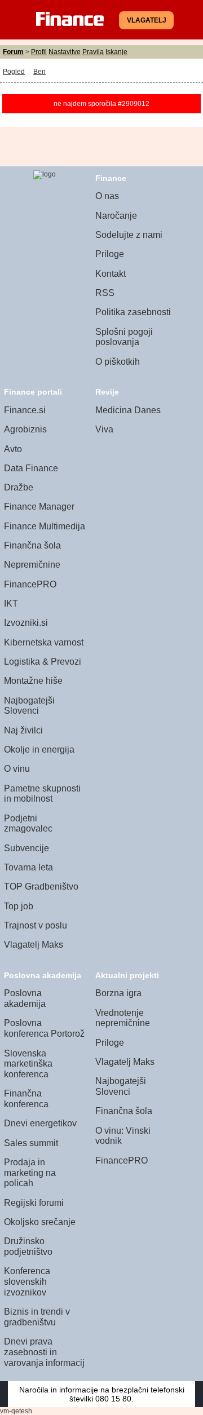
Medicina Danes (128, 410)
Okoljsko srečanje (40, 1222)
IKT (11, 603)
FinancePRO (30, 584)
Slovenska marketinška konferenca (28, 1064)
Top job (18, 906)
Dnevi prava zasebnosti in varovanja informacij (44, 1352)
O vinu (17, 768)
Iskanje (116, 52)
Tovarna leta (28, 867)
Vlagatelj (146, 20)
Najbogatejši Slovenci (29, 706)
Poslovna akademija (25, 998)
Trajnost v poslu (35, 925)
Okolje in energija (39, 749)
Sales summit (31, 1143)
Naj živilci (23, 730)
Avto (13, 449)
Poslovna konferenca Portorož (44, 1028)
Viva (104, 429)
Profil (39, 52)
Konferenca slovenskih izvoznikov (27, 1281)
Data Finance (31, 468)
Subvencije (26, 848)
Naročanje (116, 215)
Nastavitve (64, 52)
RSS (104, 293)
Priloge (109, 254)
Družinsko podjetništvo (28, 1246)
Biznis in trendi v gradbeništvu (37, 1317)
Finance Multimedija (44, 526)
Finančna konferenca (26, 1099)
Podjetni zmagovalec (28, 823)
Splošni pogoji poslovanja (124, 337)
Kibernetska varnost (43, 642)
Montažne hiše (33, 681)
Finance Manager (39, 506)
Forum (13, 52)
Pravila (93, 52)
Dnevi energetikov (40, 1123)
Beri (39, 72)
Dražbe (18, 487)
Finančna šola (32, 545)
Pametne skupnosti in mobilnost (42, 794)
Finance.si (25, 410)
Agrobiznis (25, 429)
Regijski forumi (34, 1203)
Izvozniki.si (26, 622)
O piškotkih (117, 361)
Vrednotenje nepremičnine (122, 1018)
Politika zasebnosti (133, 312)
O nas (107, 196)
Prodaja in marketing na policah (30, 1172)
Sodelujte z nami (128, 235)
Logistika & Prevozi (42, 661)
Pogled (14, 72)
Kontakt (110, 273)
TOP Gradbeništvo (41, 886)
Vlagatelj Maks (33, 944)
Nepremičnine (32, 564)
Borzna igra (118, 993)
